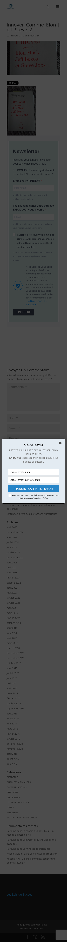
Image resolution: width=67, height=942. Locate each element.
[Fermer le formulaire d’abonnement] (61, 444)
